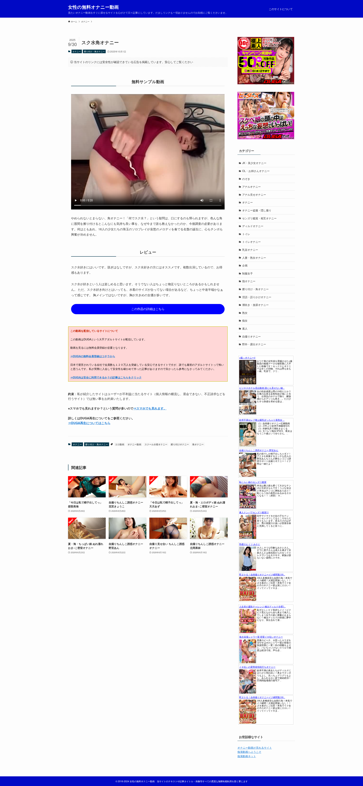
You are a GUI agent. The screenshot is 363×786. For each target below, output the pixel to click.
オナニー (76, 51)
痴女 (244, 320)
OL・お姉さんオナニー (256, 171)
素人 (244, 328)
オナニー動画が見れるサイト (254, 747)
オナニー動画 (134, 444)
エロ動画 (119, 444)
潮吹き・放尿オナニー (255, 305)
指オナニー (248, 281)
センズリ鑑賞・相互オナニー (259, 218)
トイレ (246, 234)
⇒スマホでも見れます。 (150, 408)
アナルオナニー (251, 186)
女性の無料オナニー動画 (93, 7)
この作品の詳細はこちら (147, 309)
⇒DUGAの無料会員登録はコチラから (92, 356)
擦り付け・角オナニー (94, 51)
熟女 (244, 313)
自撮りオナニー (251, 336)
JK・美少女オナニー (254, 163)
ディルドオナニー (252, 226)
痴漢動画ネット (246, 756)
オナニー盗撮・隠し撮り (256, 210)
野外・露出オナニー (254, 344)
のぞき (246, 179)
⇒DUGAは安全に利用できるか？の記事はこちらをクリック (106, 377)
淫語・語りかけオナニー (256, 297)
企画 (244, 265)
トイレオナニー (251, 242)
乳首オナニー (250, 250)
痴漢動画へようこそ (249, 752)
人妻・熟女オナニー (254, 257)
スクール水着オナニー (156, 444)
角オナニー (198, 444)
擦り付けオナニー (180, 444)
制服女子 (247, 273)
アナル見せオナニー (254, 194)
